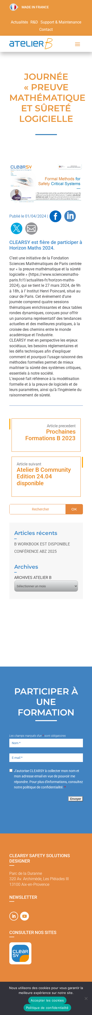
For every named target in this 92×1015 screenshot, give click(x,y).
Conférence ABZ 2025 (35, 551)
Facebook (55, 216)
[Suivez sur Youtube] (24, 916)
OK (74, 509)
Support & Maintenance (60, 22)
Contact (46, 30)
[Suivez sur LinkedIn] (13, 916)
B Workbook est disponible (42, 544)
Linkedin (70, 216)
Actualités (19, 22)
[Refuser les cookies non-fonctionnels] (85, 998)
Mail (31, 228)
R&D (34, 22)
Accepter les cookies (47, 1000)
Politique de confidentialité (47, 1008)
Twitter (17, 228)
